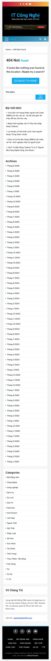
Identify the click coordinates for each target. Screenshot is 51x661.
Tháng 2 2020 (13, 456)
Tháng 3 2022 (13, 411)
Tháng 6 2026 (13, 166)
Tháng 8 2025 (13, 212)
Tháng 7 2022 (13, 390)
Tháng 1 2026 (13, 191)
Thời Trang (11, 554)
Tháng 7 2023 (13, 339)
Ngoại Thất (12, 523)
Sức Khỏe (11, 543)
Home (10, 639)
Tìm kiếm (10, 92)
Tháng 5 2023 (13, 349)
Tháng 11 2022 (13, 380)
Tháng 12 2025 (13, 196)
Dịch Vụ (10, 492)
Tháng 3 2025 (13, 237)
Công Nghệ (12, 482)
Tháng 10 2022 (13, 385)
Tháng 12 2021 (13, 426)
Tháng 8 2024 (13, 273)
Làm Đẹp (11, 518)
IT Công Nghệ (25, 15)
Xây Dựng (11, 564)
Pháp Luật (11, 533)
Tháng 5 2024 (13, 288)
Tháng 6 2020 (13, 441)
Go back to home (25, 81)
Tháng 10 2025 (13, 201)
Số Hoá (10, 538)
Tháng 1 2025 (13, 247)
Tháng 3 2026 (13, 181)
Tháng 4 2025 (13, 232)
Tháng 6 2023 (13, 344)
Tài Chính (11, 549)
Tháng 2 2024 (13, 303)
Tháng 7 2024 (13, 278)
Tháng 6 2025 (13, 222)
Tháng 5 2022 (13, 400)
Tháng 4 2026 (13, 176)
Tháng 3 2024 (13, 298)
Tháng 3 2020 (13, 451)
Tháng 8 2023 (13, 334)
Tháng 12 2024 (13, 252)
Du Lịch (10, 498)
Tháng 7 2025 (13, 217)
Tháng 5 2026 (13, 171)
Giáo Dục (11, 508)
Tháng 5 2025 (13, 227)
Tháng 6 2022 (13, 395)
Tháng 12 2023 (13, 314)
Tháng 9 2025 (13, 207)
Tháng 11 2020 (13, 431)
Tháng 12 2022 (13, 375)
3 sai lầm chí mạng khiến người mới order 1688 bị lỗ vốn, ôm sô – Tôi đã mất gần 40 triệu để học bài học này (25, 116)
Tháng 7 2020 (13, 436)
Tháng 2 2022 (13, 416)
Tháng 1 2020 (13, 462)
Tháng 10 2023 (13, 324)
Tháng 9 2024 (13, 268)
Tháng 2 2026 (13, 186)
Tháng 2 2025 (13, 242)
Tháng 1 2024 (13, 309)
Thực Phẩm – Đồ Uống (16, 559)
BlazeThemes (33, 655)
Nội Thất (10, 528)
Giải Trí (10, 503)
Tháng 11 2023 (13, 319)
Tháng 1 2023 (13, 370)
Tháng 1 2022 (13, 421)
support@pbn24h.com (22, 618)
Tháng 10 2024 (13, 263)
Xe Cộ (9, 574)
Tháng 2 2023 (13, 365)
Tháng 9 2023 (13, 329)
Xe (8, 569)
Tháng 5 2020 (13, 446)
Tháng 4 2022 (13, 405)
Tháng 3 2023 (13, 360)
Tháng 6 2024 (13, 283)
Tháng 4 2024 (13, 293)
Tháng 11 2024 (13, 258)
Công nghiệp (12, 487)
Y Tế (9, 579)
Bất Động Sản (13, 477)
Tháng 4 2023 (13, 354)
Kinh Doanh (12, 513)
